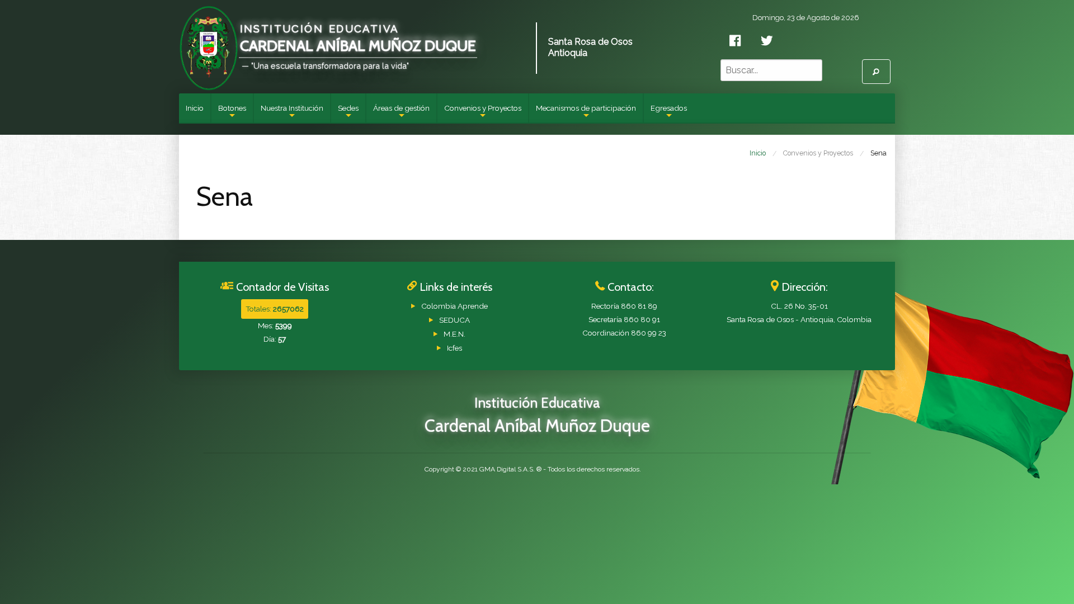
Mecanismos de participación (586, 112)
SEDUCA (454, 319)
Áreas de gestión (401, 112)
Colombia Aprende (454, 305)
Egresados (669, 112)
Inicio (195, 107)
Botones (232, 112)
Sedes (348, 112)
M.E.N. (454, 333)
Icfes (454, 347)
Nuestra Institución (292, 112)
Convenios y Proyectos (482, 112)
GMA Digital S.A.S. (507, 469)
